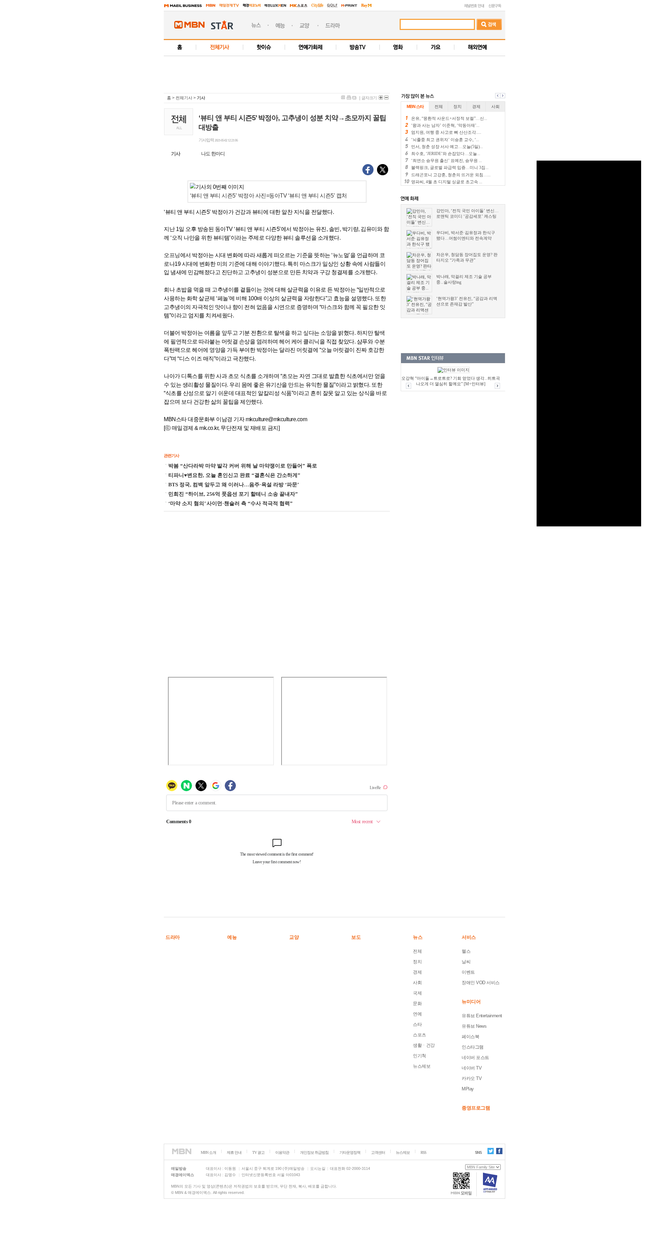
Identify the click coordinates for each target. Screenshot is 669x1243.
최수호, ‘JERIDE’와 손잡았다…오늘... (445, 153)
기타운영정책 (349, 1152)
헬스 (466, 951)
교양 (294, 937)
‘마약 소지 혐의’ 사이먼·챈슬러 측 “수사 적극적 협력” (230, 503)
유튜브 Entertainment (482, 1015)
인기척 (419, 1055)
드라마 (173, 937)
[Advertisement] (343, 71)
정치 (417, 961)
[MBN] (181, 1151)
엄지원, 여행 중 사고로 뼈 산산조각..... (446, 132)
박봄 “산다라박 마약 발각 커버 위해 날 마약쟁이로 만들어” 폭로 (242, 466)
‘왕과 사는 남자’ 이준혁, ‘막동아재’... (445, 125)
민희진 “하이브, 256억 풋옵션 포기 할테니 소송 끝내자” (233, 494)
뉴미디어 (471, 1001)
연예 (417, 1014)
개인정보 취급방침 (314, 1152)
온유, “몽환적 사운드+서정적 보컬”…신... (449, 118)
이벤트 (468, 972)
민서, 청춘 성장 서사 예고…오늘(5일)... (447, 146)
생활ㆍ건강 (424, 1045)
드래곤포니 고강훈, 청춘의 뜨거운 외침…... (451, 174)
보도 (356, 937)
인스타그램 (473, 1047)
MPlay (468, 1088)
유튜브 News (474, 1026)
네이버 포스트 (475, 1057)
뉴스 (417, 937)
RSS (423, 1152)
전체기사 (184, 97)
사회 (417, 982)
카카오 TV (472, 1078)
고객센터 (378, 1152)
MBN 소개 (208, 1152)
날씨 (466, 961)
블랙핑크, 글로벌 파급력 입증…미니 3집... (450, 167)
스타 (417, 1024)
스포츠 (419, 1034)
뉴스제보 (421, 1066)
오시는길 (317, 1168)
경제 (417, 972)
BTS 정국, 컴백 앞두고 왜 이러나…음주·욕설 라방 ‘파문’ (233, 484)
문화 (417, 1003)
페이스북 (470, 1036)
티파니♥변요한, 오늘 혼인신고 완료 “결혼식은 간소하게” (234, 475)
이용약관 (282, 1152)
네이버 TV (472, 1068)
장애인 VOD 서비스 (481, 982)
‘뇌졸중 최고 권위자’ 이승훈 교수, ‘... (445, 139)
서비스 (469, 937)
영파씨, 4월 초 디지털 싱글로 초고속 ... (446, 181)
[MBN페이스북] (499, 1151)
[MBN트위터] (490, 1151)
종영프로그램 (476, 1108)
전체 (417, 951)
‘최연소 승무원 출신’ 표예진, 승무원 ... (446, 160)
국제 (417, 993)
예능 (232, 937)
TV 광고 (258, 1152)
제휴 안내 (234, 1152)
